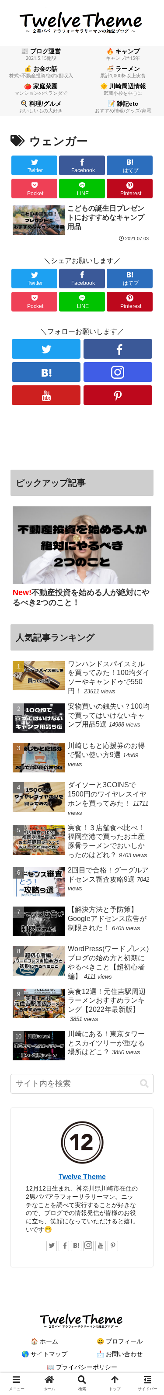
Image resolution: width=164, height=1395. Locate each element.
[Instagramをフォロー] (118, 372)
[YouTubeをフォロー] (46, 395)
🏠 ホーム (44, 1341)
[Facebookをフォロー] (118, 349)
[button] (144, 1084)
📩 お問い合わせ (120, 1353)
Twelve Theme (82, 1176)
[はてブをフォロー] (46, 372)
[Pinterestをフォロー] (118, 395)
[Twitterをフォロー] (46, 349)
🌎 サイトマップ (44, 1353)
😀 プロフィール (120, 1341)
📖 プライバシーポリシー (82, 1367)
